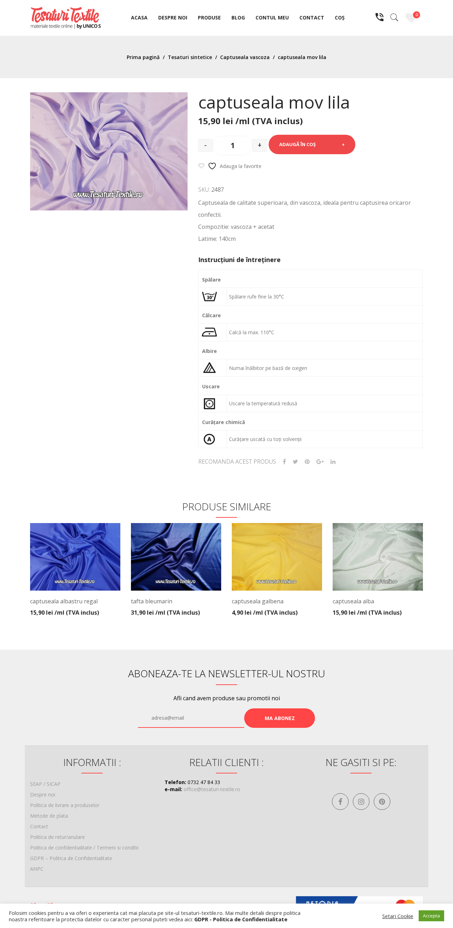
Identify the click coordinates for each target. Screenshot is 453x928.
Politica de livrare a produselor (64, 805)
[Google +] (320, 462)
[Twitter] (295, 462)
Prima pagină (143, 57)
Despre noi (42, 794)
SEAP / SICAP (45, 784)
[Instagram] (361, 801)
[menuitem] (139, 18)
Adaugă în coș (297, 144)
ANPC (37, 868)
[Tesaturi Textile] (65, 17)
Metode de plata (49, 815)
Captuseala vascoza (245, 57)
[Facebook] (284, 462)
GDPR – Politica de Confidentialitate (71, 858)
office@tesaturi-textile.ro (212, 789)
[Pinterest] (307, 462)
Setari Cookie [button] (397, 916)
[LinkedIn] (333, 462)
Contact (39, 826)
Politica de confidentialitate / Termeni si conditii (84, 847)
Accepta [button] (431, 915)
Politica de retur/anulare (57, 837)
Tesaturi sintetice (190, 57)
